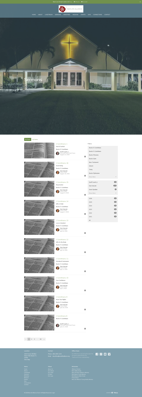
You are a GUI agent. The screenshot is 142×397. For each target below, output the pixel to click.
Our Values (51, 371)
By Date (27, 139)
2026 (102, 198)
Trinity (91, 169)
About (40, 14)
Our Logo (50, 376)
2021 (102, 216)
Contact (107, 14)
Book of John (92, 158)
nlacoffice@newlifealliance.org (61, 356)
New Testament (93, 162)
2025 (102, 202)
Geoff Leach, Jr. (102, 182)
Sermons (58, 14)
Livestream (49, 14)
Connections (97, 14)
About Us (50, 369)
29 (40, 339)
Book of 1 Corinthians (95, 151)
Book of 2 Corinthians (95, 148)
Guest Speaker (102, 189)
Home (34, 14)
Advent (91, 166)
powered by (111, 394)
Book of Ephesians (94, 173)
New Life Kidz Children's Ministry (80, 372)
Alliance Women (76, 369)
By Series (35, 139)
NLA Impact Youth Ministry (79, 374)
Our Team (50, 372)
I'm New (50, 374)
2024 (102, 206)
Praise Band (75, 377)
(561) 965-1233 (57, 354)
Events (83, 14)
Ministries (66, 14)
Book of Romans (94, 155)
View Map (27, 359)
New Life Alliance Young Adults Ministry (82, 379)
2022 (102, 213)
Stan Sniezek (102, 186)
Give (89, 14)
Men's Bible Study (76, 371)
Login (53, 392)
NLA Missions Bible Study (78, 376)
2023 (102, 209)
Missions (75, 14)
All (89, 220)
